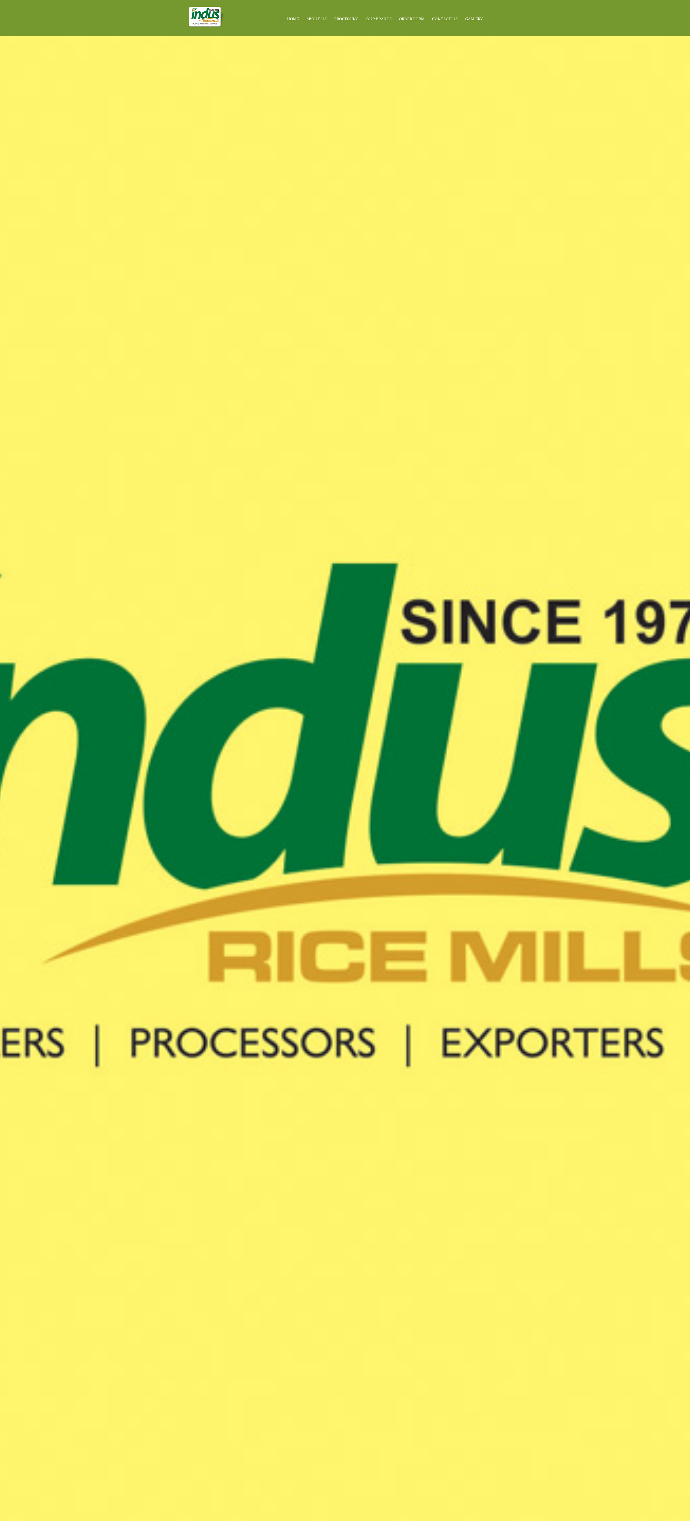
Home (293, 18)
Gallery (474, 18)
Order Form (412, 18)
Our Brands (379, 18)
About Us (316, 18)
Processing (346, 18)
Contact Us (445, 18)
